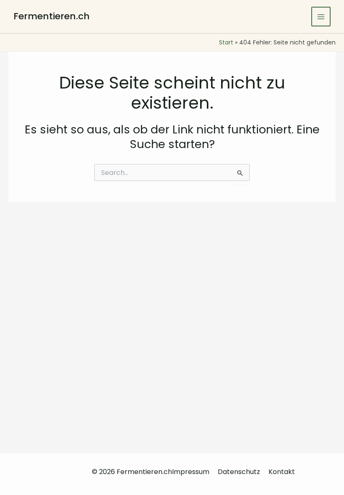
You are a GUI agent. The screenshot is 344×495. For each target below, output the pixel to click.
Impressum (190, 472)
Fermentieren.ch (51, 16)
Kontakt (281, 472)
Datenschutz (239, 472)
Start (226, 42)
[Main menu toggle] (321, 16)
